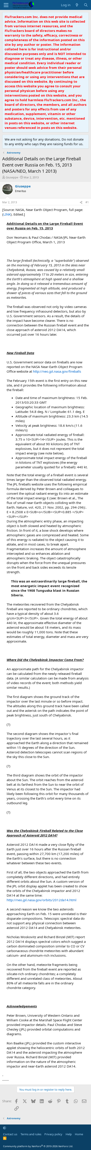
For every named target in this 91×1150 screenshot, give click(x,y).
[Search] (86, 5)
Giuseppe (12, 177)
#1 (87, 202)
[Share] (81, 202)
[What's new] (77, 5)
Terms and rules (31, 1134)
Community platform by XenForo (38, 1146)
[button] (4, 1127)
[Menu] (6, 5)
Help (69, 1134)
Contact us (10, 1134)
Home (79, 1134)
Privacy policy (53, 1134)
